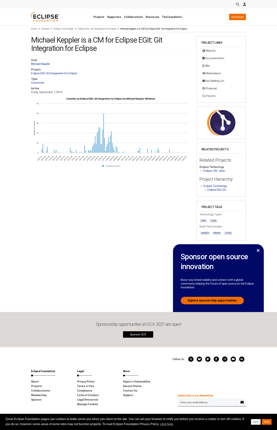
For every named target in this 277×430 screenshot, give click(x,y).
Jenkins (205, 233)
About (35, 381)
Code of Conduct (88, 395)
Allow (266, 422)
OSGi (203, 220)
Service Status (132, 386)
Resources (152, 16)
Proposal (211, 88)
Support (128, 395)
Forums (211, 95)
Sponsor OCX (138, 334)
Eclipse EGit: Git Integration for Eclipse (97, 29)
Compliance (84, 390)
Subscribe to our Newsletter (195, 395)
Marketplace (213, 73)
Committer (37, 82)
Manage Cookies (87, 404)
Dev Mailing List (214, 80)
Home (34, 29)
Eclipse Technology (63, 29)
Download (237, 16)
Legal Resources (87, 399)
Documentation (214, 58)
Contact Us (130, 390)
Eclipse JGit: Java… (215, 170)
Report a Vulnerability (136, 381)
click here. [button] (167, 424)
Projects (98, 16)
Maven (216, 233)
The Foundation (172, 16)
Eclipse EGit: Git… (217, 189)
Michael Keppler (40, 63)
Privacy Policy (86, 381)
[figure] (111, 133)
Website (210, 50)
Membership (39, 395)
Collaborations (133, 16)
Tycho (228, 233)
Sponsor (36, 399)
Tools (213, 220)
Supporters (114, 16)
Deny (256, 422)
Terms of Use (85, 386)
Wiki (207, 65)
